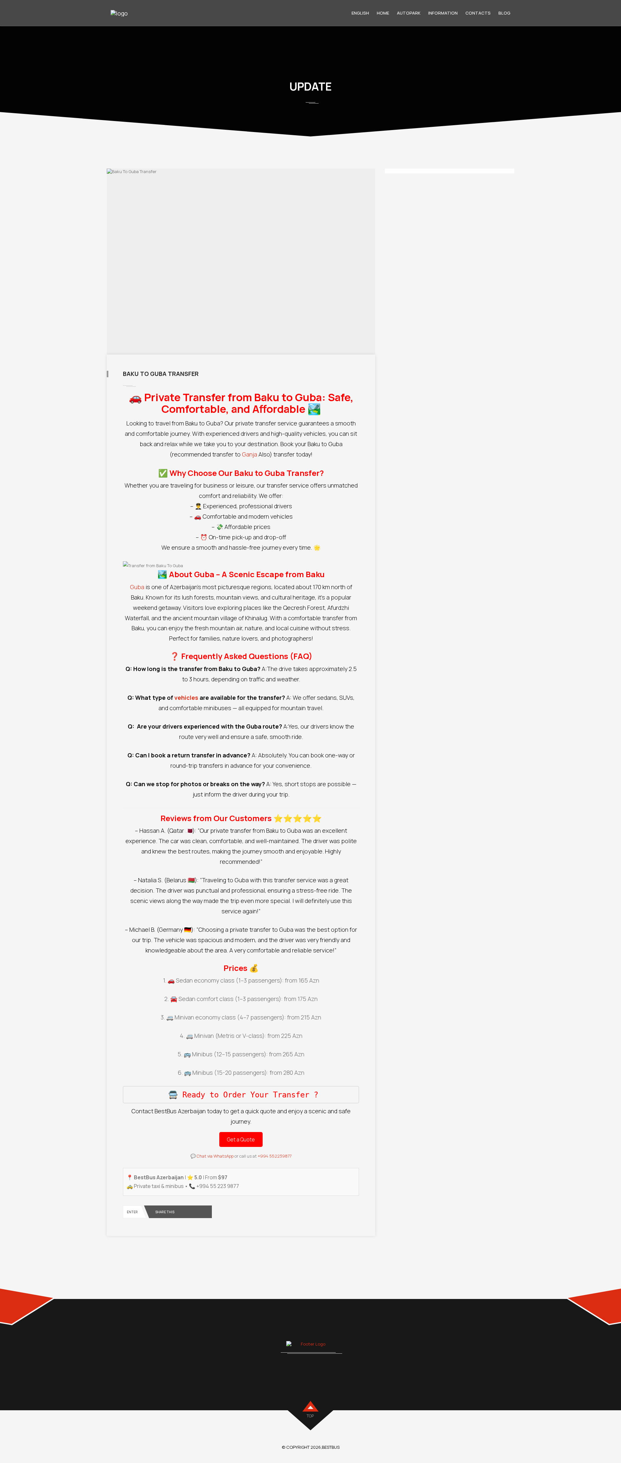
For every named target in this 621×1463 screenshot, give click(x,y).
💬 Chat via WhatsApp (212, 1156)
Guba (137, 587)
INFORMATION (443, 13)
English (360, 13)
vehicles (187, 697)
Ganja (250, 454)
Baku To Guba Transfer (161, 374)
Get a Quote (241, 1139)
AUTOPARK (408, 13)
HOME (383, 13)
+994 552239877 (274, 1156)
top (310, 1416)
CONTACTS (478, 13)
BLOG (504, 13)
